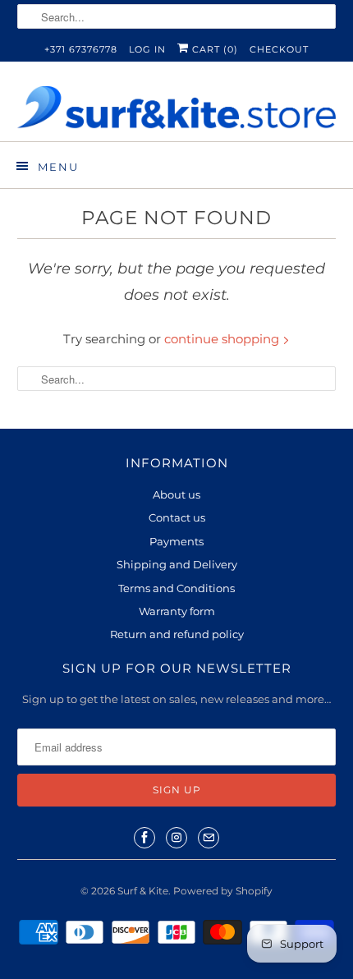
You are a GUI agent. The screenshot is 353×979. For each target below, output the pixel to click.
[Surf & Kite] (177, 107)
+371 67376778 (80, 49)
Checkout (279, 49)
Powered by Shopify (223, 891)
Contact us (177, 517)
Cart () (213, 49)
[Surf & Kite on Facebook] (144, 837)
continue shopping (223, 339)
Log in (147, 49)
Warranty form (177, 611)
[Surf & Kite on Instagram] (176, 837)
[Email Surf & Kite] (208, 837)
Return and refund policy (177, 634)
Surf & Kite (142, 891)
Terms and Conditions (176, 588)
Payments (176, 541)
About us (176, 494)
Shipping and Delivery (177, 564)
